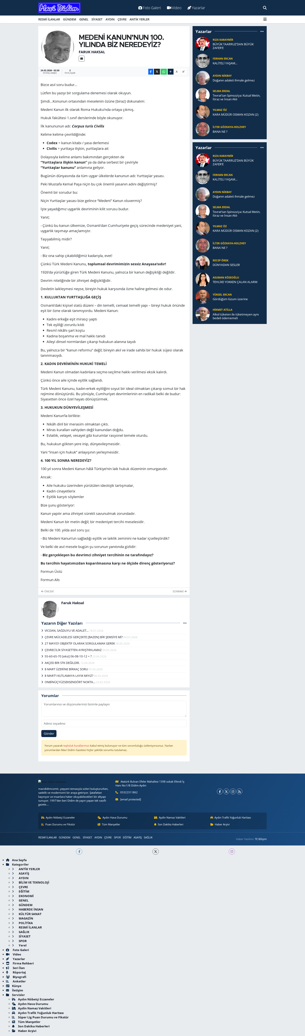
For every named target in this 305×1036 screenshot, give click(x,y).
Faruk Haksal (92, 52)
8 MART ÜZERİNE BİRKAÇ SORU (67, 669)
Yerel (22, 945)
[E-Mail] (82, 59)
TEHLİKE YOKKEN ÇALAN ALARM (235, 282)
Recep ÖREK (220, 260)
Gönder (49, 733)
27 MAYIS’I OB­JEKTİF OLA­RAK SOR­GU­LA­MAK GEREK (80, 643)
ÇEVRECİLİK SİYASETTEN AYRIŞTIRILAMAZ (73, 650)
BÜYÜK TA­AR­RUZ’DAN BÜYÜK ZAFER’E (233, 46)
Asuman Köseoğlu (226, 277)
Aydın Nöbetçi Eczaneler (60, 817)
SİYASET (97, 19)
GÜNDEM (69, 19)
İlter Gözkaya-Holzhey (229, 127)
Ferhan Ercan (223, 58)
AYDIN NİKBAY (222, 75)
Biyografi (19, 977)
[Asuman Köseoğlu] (203, 279)
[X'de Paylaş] (157, 72)
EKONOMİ (26, 896)
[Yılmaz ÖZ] (203, 112)
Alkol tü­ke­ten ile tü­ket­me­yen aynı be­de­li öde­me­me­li (236, 316)
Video (176, 7)
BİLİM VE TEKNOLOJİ (33, 882)
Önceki (49, 591)
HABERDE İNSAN (30, 909)
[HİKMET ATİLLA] (203, 313)
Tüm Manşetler (111, 824)
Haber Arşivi (222, 824)
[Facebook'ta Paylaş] (150, 72)
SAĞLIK (148, 837)
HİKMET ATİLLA (222, 309)
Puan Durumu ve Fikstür (60, 824)
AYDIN (110, 19)
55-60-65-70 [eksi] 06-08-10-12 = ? (68, 656)
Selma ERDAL (221, 91)
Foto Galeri (152, 7)
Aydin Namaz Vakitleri (172, 817)
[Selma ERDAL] (203, 95)
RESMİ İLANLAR (49, 19)
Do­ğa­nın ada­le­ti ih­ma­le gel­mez (234, 80)
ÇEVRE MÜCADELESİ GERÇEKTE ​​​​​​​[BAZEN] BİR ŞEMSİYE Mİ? (84, 637)
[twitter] (155, 851)
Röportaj (19, 972)
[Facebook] (220, 791)
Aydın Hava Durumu (115, 817)
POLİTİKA (25, 923)
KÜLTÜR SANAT (29, 914)
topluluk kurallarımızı (76, 745)
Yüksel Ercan (222, 294)
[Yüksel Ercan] (203, 296)
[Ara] (265, 8)
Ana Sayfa (19, 860)
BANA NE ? (220, 131)
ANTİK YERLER (139, 19)
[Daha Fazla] (171, 72)
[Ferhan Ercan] (203, 61)
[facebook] (79, 851)
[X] (226, 791)
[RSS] (239, 791)
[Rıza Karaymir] (203, 43)
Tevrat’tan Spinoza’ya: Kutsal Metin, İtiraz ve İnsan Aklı (236, 97)
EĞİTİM (127, 837)
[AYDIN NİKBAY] (203, 78)
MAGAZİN (25, 918)
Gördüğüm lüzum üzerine (230, 299)
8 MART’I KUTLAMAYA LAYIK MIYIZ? (69, 676)
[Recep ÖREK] (203, 262)
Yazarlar (198, 7)
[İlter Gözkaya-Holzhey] (203, 129)
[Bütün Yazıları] (185, 623)
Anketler (19, 981)
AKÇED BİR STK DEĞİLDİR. (62, 663)
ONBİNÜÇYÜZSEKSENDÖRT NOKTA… (70, 682)
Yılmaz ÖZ (220, 110)
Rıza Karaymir (223, 39)
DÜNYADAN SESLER (226, 265)
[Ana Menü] (265, 19)
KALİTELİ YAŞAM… (225, 63)
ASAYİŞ (138, 837)
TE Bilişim (261, 839)
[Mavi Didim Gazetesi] (59, 8)
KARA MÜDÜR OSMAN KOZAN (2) (235, 114)
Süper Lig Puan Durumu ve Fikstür (43, 1017)
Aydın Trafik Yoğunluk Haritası (232, 817)
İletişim (17, 990)
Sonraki (178, 591)
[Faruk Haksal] (57, 47)
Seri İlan (18, 968)
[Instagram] (233, 791)
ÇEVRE (122, 19)
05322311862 (129, 792)
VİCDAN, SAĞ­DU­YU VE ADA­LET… (67, 631)
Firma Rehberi (23, 963)
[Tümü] (262, 31)
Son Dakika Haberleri (170, 824)
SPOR (117, 837)
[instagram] (232, 851)
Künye (16, 986)
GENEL (83, 19)
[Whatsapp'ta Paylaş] (164, 72)
